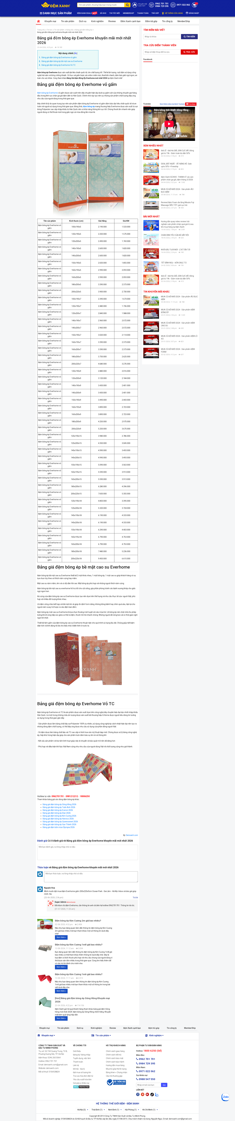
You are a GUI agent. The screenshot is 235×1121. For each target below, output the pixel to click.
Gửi (164, 1085)
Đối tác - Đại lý (79, 1069)
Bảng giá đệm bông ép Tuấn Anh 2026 (59, 807)
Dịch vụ (82, 21)
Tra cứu (190, 52)
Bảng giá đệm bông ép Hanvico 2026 (58, 819)
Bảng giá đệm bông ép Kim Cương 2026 (59, 816)
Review (112, 21)
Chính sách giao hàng (115, 1051)
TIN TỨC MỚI (114, 13)
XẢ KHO (103, 13)
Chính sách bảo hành (115, 1062)
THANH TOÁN (142, 13)
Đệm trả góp (151, 21)
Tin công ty (167, 21)
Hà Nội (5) (81, 1110)
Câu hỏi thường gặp (114, 1076)
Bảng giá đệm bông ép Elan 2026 (57, 813)
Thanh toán (78, 1062)
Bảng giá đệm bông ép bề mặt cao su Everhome (62, 61)
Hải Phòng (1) (131, 1110)
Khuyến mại (50, 21)
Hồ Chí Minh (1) (148, 1110)
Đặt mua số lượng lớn (82, 1072)
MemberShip (183, 21)
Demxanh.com (132, 835)
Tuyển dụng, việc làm (82, 1058)
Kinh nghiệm (97, 21)
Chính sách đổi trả (113, 1055)
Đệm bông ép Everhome (47, 93)
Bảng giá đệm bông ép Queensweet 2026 (60, 821)
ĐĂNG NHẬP (193, 13)
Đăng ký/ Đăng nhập (81, 1055)
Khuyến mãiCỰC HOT (142, 5)
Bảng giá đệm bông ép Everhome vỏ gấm (59, 57)
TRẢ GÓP (155, 13)
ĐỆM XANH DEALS (84, 13)
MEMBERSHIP (128, 13)
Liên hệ (76, 1065)
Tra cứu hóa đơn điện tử (83, 1076)
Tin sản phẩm (67, 21)
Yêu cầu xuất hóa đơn (82, 1079)
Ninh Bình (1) (113, 1110)
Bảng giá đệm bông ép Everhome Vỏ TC (58, 65)
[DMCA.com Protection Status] (87, 1086)
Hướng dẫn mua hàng (115, 1065)
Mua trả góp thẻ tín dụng (116, 1069)
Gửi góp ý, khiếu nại (81, 1083)
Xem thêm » (61, 937)
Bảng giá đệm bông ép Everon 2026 (58, 810)
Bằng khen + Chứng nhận (116, 1072)
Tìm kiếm (190, 36)
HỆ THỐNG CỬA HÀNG (173, 13)
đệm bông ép (89, 106)
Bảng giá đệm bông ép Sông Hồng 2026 (59, 804)
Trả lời (135, 897)
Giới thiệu (77, 1051)
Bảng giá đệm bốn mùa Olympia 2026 (59, 827)
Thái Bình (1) (97, 1110)
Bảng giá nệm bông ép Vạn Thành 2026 (59, 824)
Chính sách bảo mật (114, 1058)
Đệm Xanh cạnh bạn (130, 21)
